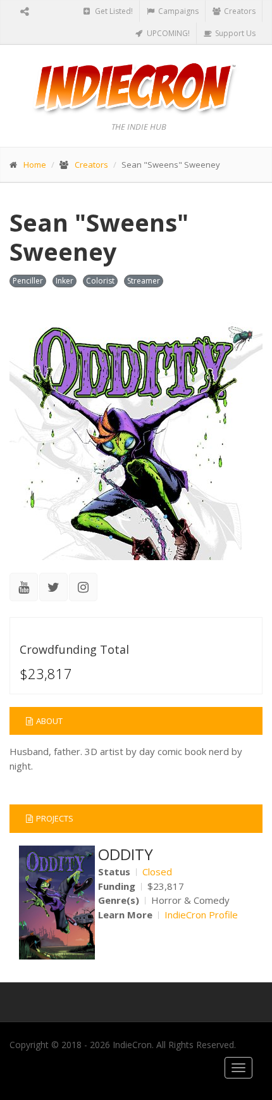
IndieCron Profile (201, 914)
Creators (239, 11)
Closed (157, 871)
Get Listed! (113, 11)
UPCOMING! (167, 33)
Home (34, 164)
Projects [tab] (54, 818)
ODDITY (125, 854)
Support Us (234, 33)
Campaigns (177, 11)
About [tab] (49, 721)
